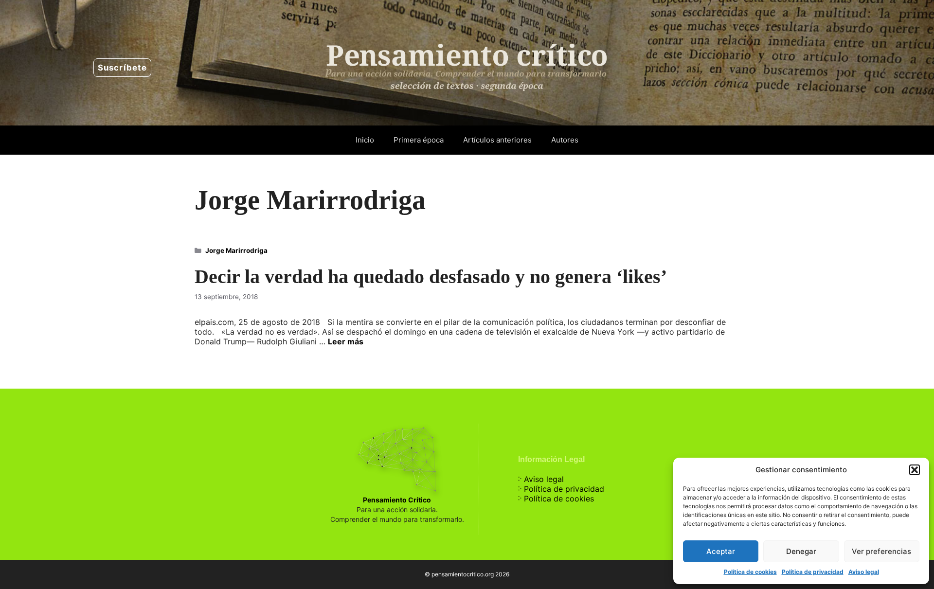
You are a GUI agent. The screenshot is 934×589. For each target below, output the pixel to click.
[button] (914, 470)
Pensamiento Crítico (397, 500)
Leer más (345, 341)
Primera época (419, 139)
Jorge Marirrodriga (236, 250)
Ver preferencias (881, 551)
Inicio (365, 139)
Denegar (801, 551)
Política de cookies (750, 571)
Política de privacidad (813, 571)
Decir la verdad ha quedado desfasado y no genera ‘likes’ (431, 276)
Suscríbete (122, 67)
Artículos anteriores (497, 139)
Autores (564, 139)
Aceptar (720, 551)
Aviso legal (863, 571)
